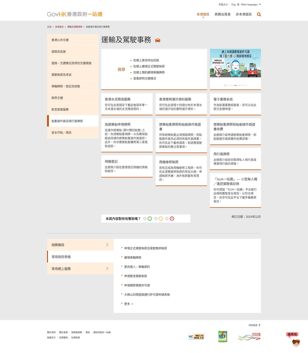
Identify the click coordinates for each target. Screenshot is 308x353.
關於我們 (51, 332)
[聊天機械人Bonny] (293, 340)
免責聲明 (63, 337)
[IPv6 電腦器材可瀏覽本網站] (223, 336)
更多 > (128, 303)
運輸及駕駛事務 (74, 27)
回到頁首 (253, 325)
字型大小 (223, 4)
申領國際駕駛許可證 (137, 285)
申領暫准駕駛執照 (135, 276)
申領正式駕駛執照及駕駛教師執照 (145, 248)
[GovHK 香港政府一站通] (74, 14)
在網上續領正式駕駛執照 (149, 66)
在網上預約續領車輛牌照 (149, 72)
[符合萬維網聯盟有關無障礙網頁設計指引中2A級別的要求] (196, 336)
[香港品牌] (249, 336)
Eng (234, 4)
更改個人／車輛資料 (137, 266)
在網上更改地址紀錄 (146, 60)
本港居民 (59, 27)
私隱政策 (75, 337)
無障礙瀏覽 (76, 332)
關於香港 (63, 332)
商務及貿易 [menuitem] (223, 14)
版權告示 (51, 337)
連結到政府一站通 (102, 332)
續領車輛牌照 (132, 257)
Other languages (249, 4)
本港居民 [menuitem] (203, 14)
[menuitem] (259, 14)
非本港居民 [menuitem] (244, 14)
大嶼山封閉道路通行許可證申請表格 (147, 294)
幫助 (88, 332)
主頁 (49, 27)
